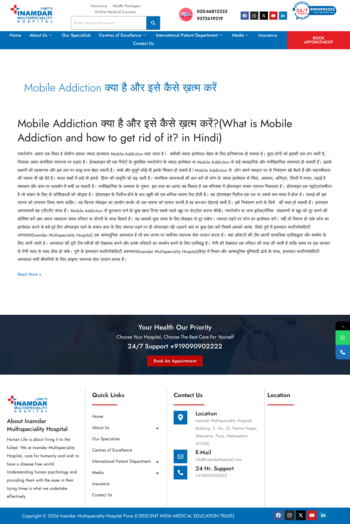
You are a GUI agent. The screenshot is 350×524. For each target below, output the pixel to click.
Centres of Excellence (120, 35)
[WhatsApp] (343, 337)
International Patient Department (187, 35)
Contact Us (143, 43)
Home (15, 35)
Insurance (99, 5)
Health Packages (127, 5)
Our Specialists (76, 35)
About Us (38, 35)
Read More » (29, 274)
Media (238, 35)
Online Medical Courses (115, 11)
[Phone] (343, 352)
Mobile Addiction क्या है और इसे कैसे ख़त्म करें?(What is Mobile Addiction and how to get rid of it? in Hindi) (155, 130)
